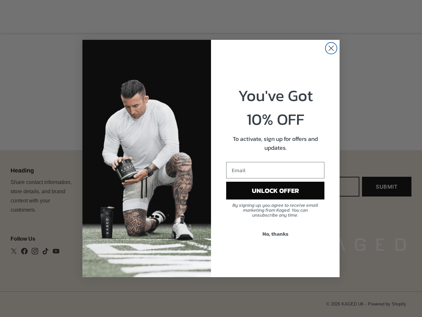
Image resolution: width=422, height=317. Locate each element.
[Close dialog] (331, 48)
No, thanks (275, 234)
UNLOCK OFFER (275, 191)
